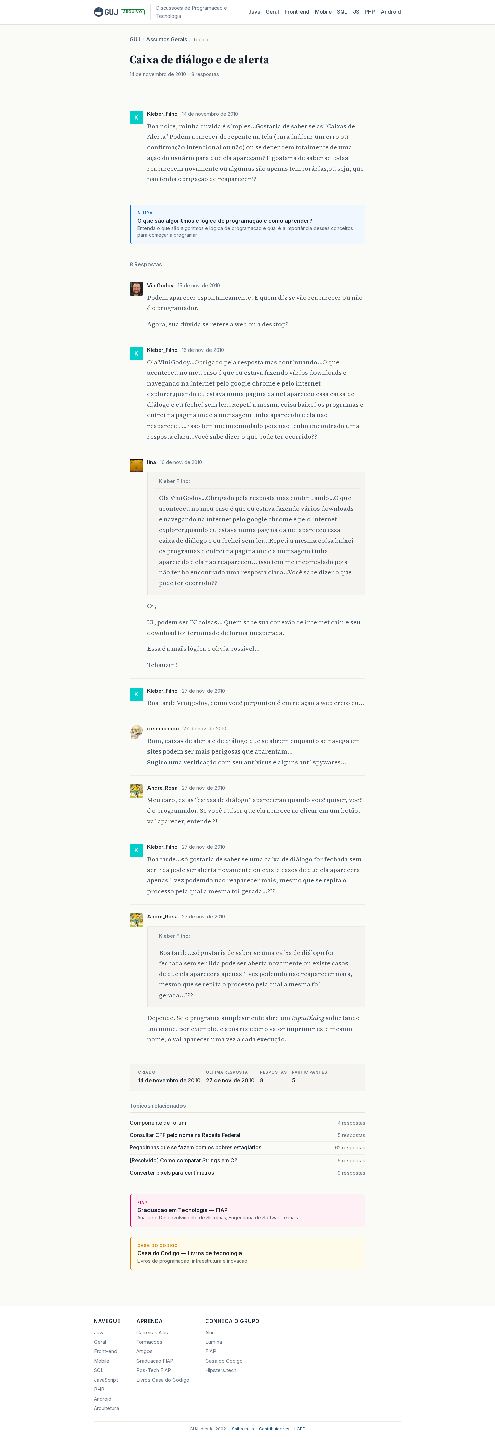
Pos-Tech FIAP (153, 1370)
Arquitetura (106, 1408)
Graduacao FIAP (154, 1361)
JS (356, 12)
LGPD (300, 1428)
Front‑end (297, 12)
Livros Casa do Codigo (162, 1380)
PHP (370, 12)
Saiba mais (243, 1428)
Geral (272, 12)
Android (391, 12)
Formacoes (149, 1342)
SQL (342, 12)
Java (254, 12)
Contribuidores (274, 1428)
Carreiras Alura (153, 1333)
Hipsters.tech (220, 1370)
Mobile (323, 12)
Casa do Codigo (224, 1361)
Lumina (213, 1342)
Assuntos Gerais (166, 39)
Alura (211, 1333)
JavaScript (106, 1380)
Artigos (144, 1351)
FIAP (210, 1351)
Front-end (105, 1351)
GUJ (135, 39)
